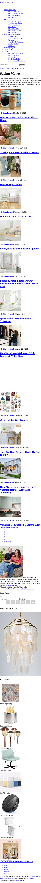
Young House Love (6, 2)
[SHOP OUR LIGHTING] (20, 675)
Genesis (31, 878)
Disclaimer (25, 876)
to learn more (24, 589)
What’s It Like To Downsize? (15, 216)
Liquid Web (20, 880)
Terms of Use (4, 878)
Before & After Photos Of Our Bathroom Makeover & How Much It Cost (20, 283)
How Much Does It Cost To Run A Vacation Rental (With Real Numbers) (18, 490)
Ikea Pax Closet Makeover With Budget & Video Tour (17, 355)
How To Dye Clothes (11, 184)
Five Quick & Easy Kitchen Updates (19, 248)
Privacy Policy (35, 876)
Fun (13, 878)
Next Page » (8, 541)
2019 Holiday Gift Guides (14, 420)
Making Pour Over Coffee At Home (19, 152)
